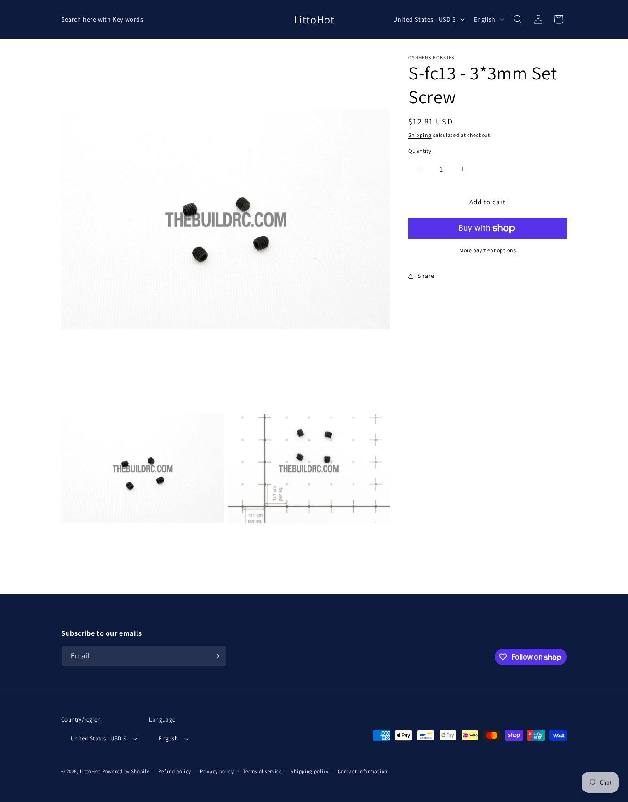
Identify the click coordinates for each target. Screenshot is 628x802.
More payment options (487, 250)
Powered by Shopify (125, 771)
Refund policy (174, 771)
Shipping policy (310, 771)
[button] (518, 19)
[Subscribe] (216, 656)
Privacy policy (217, 771)
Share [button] (425, 275)
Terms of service (262, 771)
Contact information (363, 771)
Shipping (420, 134)
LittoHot (90, 771)
